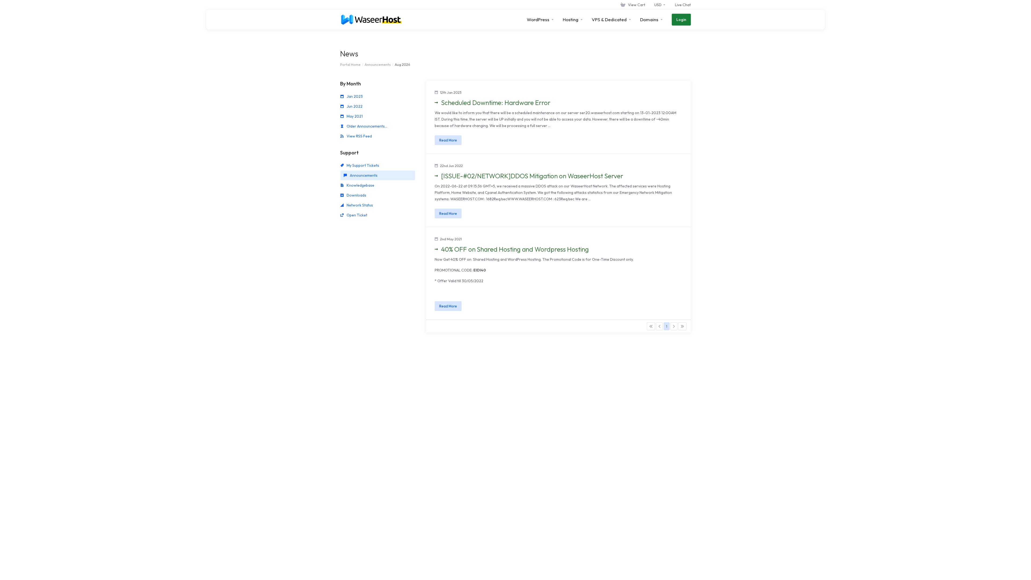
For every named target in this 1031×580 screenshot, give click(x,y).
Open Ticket (356, 215)
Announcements (378, 64)
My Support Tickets (362, 165)
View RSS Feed (359, 136)
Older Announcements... (366, 126)
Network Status (359, 205)
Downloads (356, 195)
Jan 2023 (354, 96)
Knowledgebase (360, 185)
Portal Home (350, 64)
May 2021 (354, 116)
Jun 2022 (354, 106)
